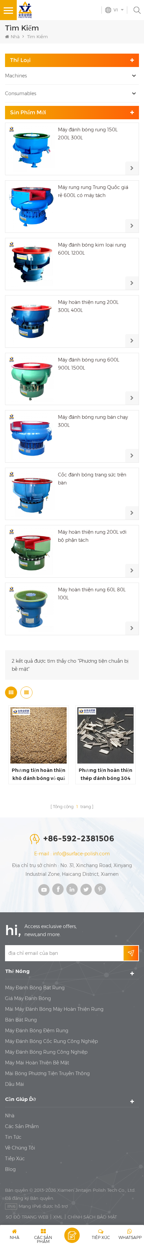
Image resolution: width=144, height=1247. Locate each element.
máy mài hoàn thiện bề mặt (37, 1063)
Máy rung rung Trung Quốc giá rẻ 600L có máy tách (93, 191)
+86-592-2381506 (78, 838)
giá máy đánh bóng (28, 998)
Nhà (15, 36)
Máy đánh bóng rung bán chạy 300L (93, 421)
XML (58, 1217)
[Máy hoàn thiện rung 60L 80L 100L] (31, 609)
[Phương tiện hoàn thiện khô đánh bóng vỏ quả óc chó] (38, 735)
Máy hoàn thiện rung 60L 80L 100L (92, 594)
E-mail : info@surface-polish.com (72, 854)
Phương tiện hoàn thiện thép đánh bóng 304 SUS (105, 774)
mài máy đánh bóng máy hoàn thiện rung (54, 1009)
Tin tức (13, 1137)
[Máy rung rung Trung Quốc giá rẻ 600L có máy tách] (31, 206)
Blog (10, 1169)
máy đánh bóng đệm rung (36, 1031)
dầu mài (14, 1084)
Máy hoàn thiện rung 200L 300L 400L (88, 306)
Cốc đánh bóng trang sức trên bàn (92, 479)
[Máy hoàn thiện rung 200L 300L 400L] (31, 321)
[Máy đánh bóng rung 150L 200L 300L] (31, 149)
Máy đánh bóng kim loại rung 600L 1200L (92, 249)
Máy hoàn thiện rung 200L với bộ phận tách (92, 536)
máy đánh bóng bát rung (35, 988)
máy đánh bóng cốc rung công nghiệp (51, 1041)
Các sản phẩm (22, 1126)
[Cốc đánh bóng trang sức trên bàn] (31, 494)
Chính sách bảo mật (92, 1217)
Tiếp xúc (15, 1159)
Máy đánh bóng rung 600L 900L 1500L (88, 364)
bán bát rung (21, 1020)
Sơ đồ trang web (27, 1217)
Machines (16, 76)
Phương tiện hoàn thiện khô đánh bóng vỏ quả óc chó (38, 774)
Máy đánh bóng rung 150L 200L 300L (88, 134)
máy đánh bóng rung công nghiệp (46, 1052)
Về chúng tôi (20, 1148)
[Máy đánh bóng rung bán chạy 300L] (31, 436)
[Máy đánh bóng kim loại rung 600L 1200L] (31, 264)
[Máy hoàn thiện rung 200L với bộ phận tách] (31, 551)
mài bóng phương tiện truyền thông (47, 1073)
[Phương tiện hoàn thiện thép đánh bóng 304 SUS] (105, 735)
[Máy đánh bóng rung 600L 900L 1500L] (31, 379)
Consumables (20, 93)
